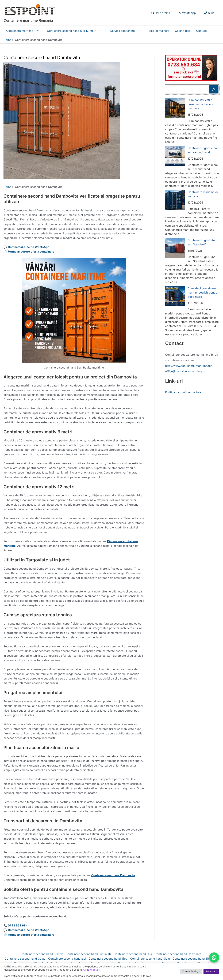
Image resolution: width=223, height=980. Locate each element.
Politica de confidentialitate (183, 392)
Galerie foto (183, 30)
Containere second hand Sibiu (150, 958)
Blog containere (159, 30)
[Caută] (213, 89)
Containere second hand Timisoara (195, 958)
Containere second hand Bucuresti (88, 954)
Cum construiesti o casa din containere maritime (200, 104)
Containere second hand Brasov (42, 954)
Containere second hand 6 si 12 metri (71, 30)
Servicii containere (122, 30)
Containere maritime (19, 30)
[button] (37, 30)
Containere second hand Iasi (67, 958)
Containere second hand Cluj (133, 954)
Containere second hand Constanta (178, 954)
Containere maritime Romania (28, 20)
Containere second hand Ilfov (108, 958)
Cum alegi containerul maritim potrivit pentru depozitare (202, 292)
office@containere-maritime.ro (185, 371)
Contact (201, 30)
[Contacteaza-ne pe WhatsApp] (214, 957)
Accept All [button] (211, 971)
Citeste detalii (91, 969)
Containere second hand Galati (25, 958)
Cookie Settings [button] (191, 971)
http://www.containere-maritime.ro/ (188, 365)
